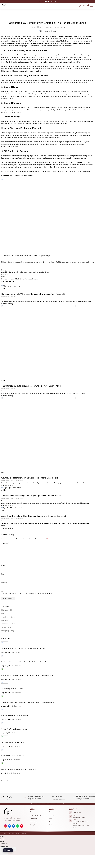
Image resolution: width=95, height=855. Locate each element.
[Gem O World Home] (16, 812)
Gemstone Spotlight (9, 512)
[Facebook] (9, 826)
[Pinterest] (21, 826)
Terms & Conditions (35, 815)
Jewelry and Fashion (24, 512)
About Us (32, 812)
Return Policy (33, 822)
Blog (50, 822)
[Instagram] (5, 826)
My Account (52, 812)
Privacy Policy (33, 825)
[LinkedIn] (13, 826)
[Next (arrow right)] (6, 853)
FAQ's (51, 825)
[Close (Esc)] (14, 849)
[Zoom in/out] (2, 849)
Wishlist (51, 815)
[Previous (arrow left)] (2, 853)
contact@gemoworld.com (79, 817)
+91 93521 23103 (77, 813)
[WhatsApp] (17, 826)
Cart (50, 818)
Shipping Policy (34, 818)
